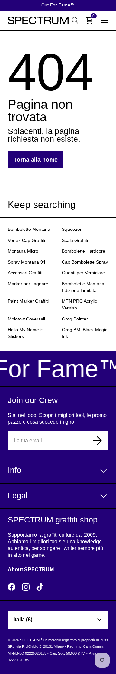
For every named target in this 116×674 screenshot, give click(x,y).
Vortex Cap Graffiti (26, 240)
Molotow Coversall (26, 319)
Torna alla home (36, 159)
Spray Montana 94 (26, 262)
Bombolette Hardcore (83, 251)
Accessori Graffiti (25, 272)
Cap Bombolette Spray (85, 262)
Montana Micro (23, 251)
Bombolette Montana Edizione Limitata (83, 287)
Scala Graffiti (75, 240)
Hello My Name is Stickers (26, 333)
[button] (89, 20)
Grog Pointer (75, 319)
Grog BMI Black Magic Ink (84, 333)
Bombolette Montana (29, 229)
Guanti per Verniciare (83, 272)
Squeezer (72, 229)
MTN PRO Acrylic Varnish (79, 304)
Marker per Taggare (28, 283)
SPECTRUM (30, 640)
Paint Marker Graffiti (28, 301)
